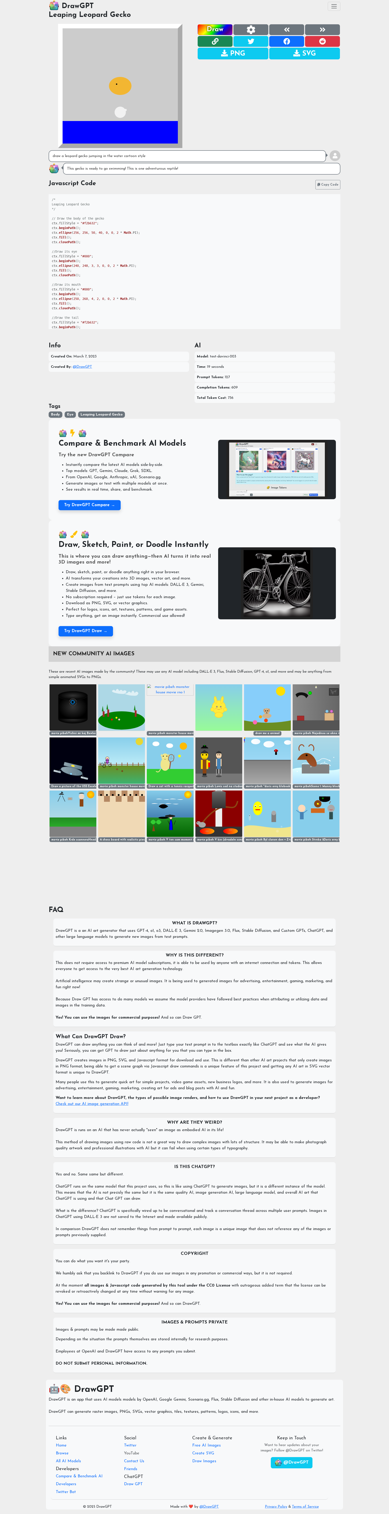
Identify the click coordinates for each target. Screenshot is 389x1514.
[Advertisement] (268, 91)
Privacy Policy (276, 1507)
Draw (215, 29)
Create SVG (203, 1453)
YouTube (131, 1453)
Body (55, 414)
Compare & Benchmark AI (79, 1476)
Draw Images (204, 1461)
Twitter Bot (66, 1492)
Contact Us (134, 1461)
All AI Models (68, 1461)
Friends (130, 1469)
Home (61, 1446)
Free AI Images (206, 1446)
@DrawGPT (82, 367)
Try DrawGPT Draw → (85, 631)
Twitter (130, 1446)
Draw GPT (133, 1484)
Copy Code (329, 184)
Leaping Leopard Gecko (90, 15)
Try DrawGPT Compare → (89, 505)
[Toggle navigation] (334, 6)
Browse (62, 1453)
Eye (70, 414)
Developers (66, 1484)
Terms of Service (305, 1507)
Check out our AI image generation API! (92, 1104)
